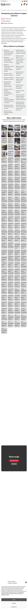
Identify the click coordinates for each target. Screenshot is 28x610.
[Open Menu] (26, 4)
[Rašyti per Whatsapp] (6, 1)
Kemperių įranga (3, 10)
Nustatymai (14, 607)
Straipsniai (8, 10)
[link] (21, 4)
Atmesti (14, 603)
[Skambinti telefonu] (5, 1)
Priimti (14, 599)
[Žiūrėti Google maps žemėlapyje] (1, 1)
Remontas (12, 10)
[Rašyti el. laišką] (3, 1)
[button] (26, 582)
